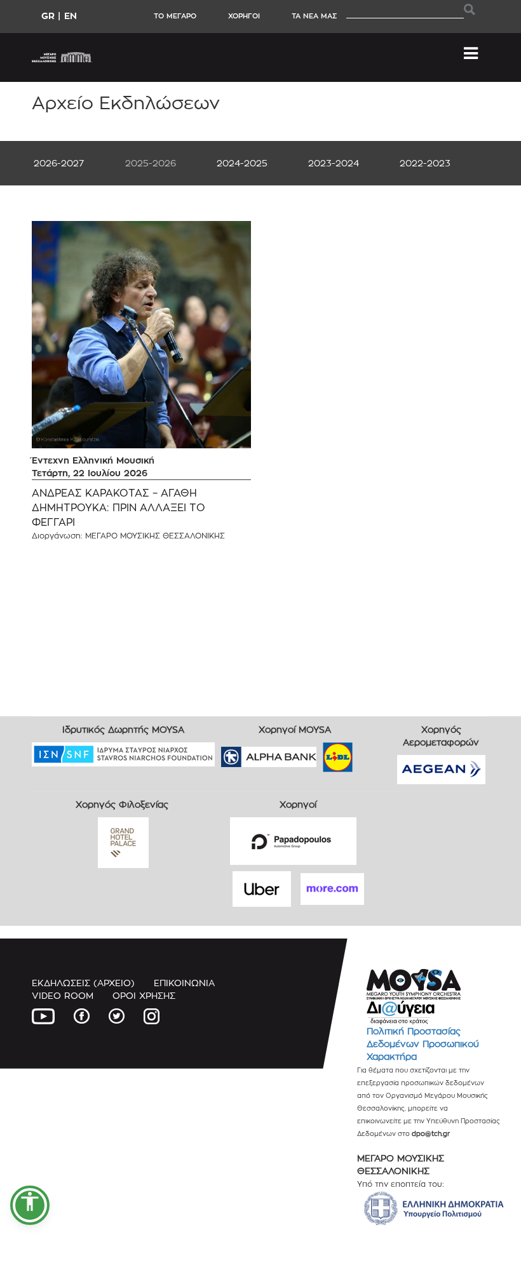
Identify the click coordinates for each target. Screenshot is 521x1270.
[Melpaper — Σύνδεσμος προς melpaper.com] (375, 753)
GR (48, 15)
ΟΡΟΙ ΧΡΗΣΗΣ (143, 995)
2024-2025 (242, 163)
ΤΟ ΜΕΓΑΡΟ (175, 16)
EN (70, 15)
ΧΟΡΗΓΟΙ (244, 16)
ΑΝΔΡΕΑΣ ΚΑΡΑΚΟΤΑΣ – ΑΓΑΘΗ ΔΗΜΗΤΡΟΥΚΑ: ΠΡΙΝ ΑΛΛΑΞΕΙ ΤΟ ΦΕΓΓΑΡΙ (118, 508)
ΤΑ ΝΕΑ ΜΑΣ (314, 16)
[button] (30, 1205)
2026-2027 (59, 163)
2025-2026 (150, 163)
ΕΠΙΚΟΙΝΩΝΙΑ (184, 982)
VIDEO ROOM (62, 995)
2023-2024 (333, 163)
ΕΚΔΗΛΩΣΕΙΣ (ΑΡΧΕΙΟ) (83, 982)
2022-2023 (425, 163)
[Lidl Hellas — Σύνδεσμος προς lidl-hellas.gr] (319, 753)
